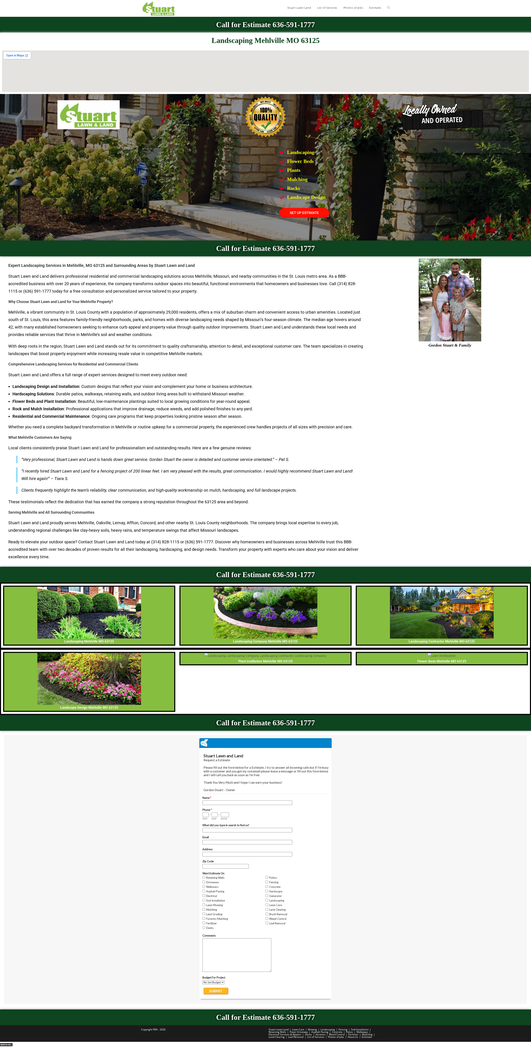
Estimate (367, 1037)
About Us (353, 1037)
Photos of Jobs (336, 1037)
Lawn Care (298, 1029)
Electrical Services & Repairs (285, 1034)
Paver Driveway (299, 1032)
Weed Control (337, 1034)
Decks (308, 1034)
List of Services (315, 1037)
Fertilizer (353, 1034)
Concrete (337, 1032)
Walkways (362, 1032)
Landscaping (327, 1029)
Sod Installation (360, 1029)
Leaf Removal (296, 1037)
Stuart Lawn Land (279, 1029)
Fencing (343, 1029)
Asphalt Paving (319, 1032)
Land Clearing (277, 1037)
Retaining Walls (277, 1032)
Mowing (312, 1029)
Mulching (367, 1034)
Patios (349, 1032)
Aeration (320, 1034)
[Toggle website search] (388, 7)
